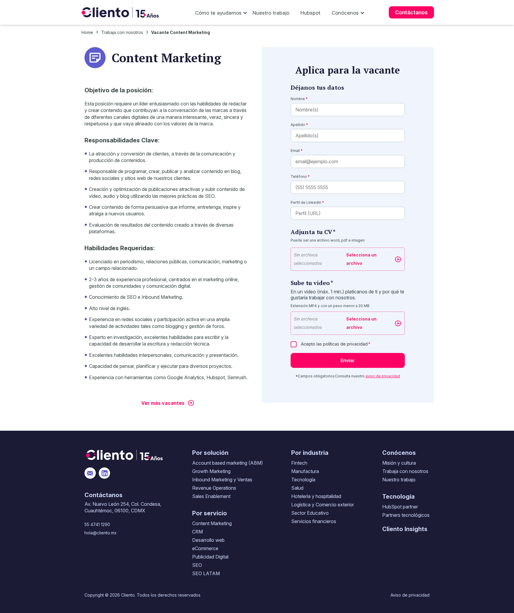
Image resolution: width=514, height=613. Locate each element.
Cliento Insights (404, 529)
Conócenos (345, 13)
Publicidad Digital (210, 557)
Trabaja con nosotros (122, 32)
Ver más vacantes (162, 403)
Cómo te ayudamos (218, 13)
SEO (197, 565)
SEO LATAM (206, 573)
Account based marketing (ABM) (227, 463)
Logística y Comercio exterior (322, 505)
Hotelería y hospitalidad (316, 496)
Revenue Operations (214, 488)
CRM (197, 532)
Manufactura (305, 471)
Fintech (299, 463)
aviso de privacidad (383, 376)
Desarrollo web (208, 540)
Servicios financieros (313, 521)
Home (87, 32)
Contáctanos (411, 12)
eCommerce (205, 548)
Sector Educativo (310, 513)
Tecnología (303, 480)
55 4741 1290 (97, 524)
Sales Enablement (211, 496)
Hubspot (310, 13)
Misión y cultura (399, 463)
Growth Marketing (211, 471)
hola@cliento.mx (100, 532)
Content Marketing (212, 523)
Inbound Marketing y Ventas (222, 480)
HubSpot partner (400, 507)
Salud (297, 488)
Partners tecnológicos (406, 515)
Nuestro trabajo (271, 13)
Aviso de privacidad (410, 595)
